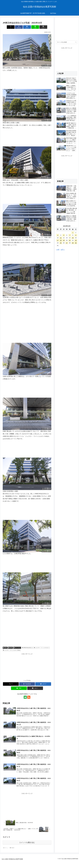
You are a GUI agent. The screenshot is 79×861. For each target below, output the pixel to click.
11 (60, 238)
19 (63, 240)
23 (76, 240)
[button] (43, 27)
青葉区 (5, 647)
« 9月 (57, 249)
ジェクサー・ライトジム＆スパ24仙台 (12, 650)
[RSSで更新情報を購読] (28, 697)
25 (60, 243)
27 (67, 243)
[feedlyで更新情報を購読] (25, 697)
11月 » (63, 249)
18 (60, 240)
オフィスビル (18, 647)
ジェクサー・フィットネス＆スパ (42, 647)
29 (73, 243)
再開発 (11, 647)
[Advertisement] (27, 317)
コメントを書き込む (27, 842)
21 (70, 240)
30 (76, 243)
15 (73, 238)
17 (57, 240)
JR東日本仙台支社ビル (28, 647)
